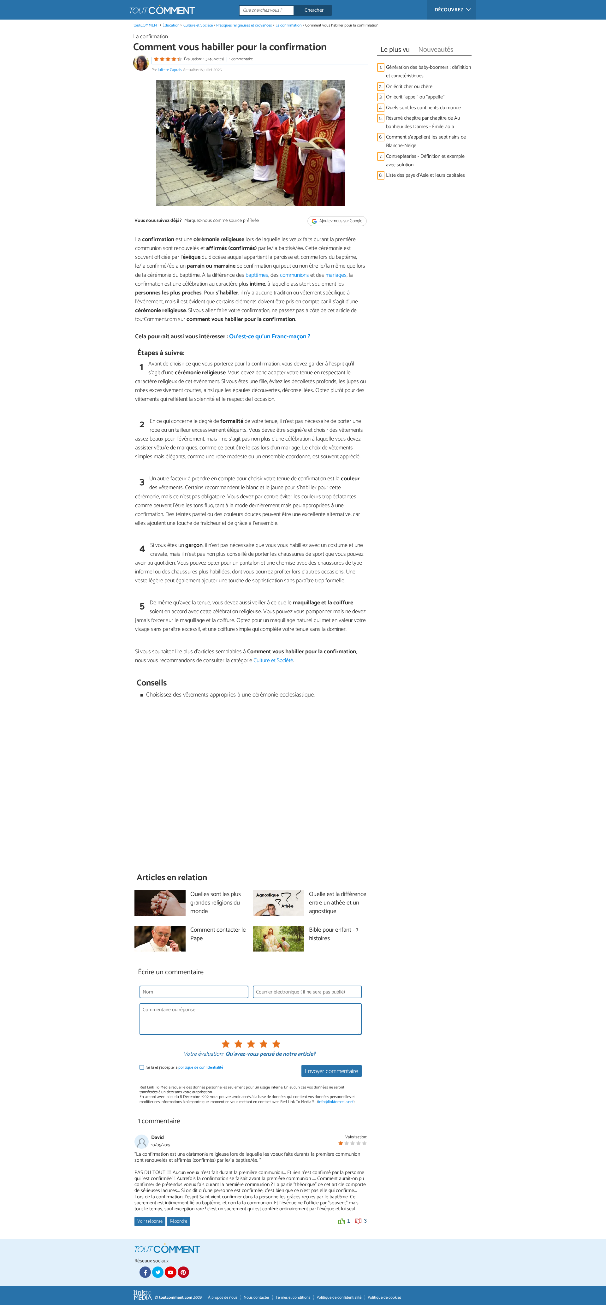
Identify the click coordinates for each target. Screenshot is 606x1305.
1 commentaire (241, 59)
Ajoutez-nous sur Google (340, 221)
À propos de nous (222, 1297)
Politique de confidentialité (339, 1297)
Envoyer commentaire (331, 1071)
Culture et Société (198, 25)
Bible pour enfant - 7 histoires (333, 934)
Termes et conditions (293, 1297)
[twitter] (157, 1272)
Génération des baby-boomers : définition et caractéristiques (428, 71)
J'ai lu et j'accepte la (184, 1067)
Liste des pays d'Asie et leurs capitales (425, 175)
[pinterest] (183, 1272)
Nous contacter (256, 1297)
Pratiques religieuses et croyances (244, 25)
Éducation (171, 25)
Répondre (178, 1221)
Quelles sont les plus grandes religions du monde (215, 903)
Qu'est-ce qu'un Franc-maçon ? (269, 336)
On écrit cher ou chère (409, 86)
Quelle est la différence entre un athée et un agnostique (337, 903)
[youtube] (170, 1272)
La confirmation (289, 25)
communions (295, 275)
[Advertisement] (250, 785)
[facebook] (145, 1272)
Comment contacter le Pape (218, 934)
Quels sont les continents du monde (423, 108)
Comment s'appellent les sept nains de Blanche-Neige (426, 141)
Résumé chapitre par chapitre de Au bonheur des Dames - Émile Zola (423, 122)
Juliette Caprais (169, 70)
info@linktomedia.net (336, 1102)
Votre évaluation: (203, 1054)
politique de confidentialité (200, 1067)
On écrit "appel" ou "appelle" (415, 97)
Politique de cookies (384, 1297)
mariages (336, 275)
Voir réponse (150, 1221)
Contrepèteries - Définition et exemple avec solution (425, 160)
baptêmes (257, 275)
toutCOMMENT (146, 25)
